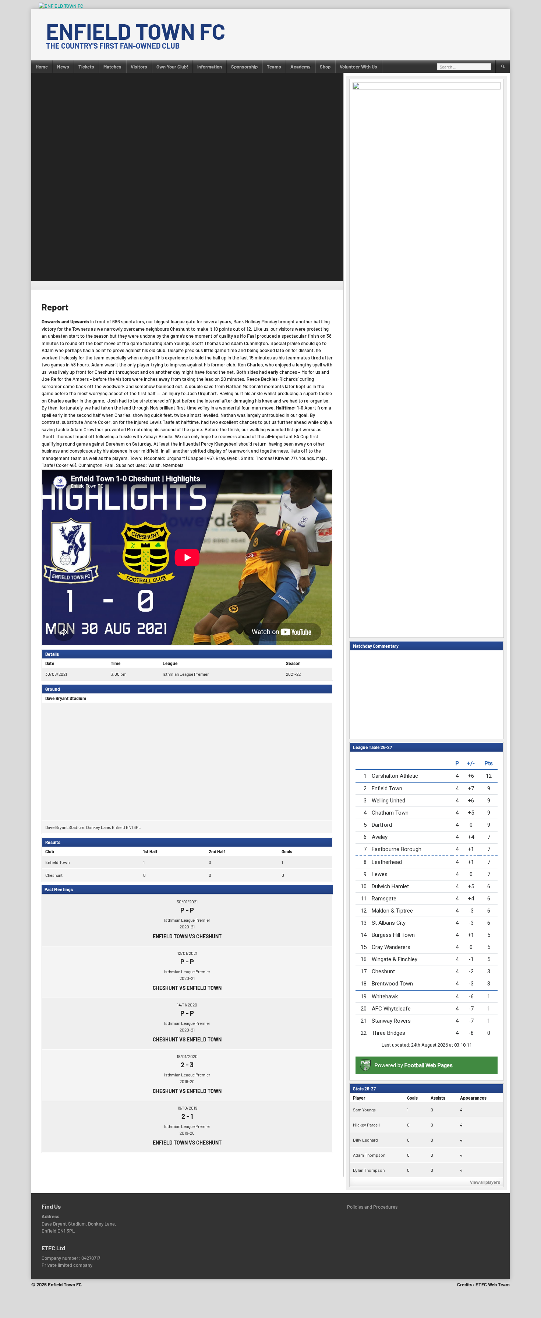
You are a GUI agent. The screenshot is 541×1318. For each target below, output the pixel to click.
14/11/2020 (187, 1004)
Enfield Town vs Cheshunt (187, 936)
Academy (300, 67)
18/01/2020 (187, 1056)
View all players (485, 1182)
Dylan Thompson (369, 1170)
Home (42, 67)
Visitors (139, 67)
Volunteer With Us (358, 67)
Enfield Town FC (135, 31)
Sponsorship (244, 67)
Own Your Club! (172, 67)
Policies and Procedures (372, 1207)
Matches (112, 67)
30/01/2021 (187, 901)
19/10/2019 (187, 1107)
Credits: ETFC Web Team (483, 1284)
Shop (325, 67)
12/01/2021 (187, 953)
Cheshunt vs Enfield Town (187, 988)
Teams (274, 67)
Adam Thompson (369, 1154)
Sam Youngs (364, 1109)
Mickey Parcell (366, 1124)
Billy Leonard (365, 1139)
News (63, 67)
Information (209, 67)
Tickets (86, 67)
